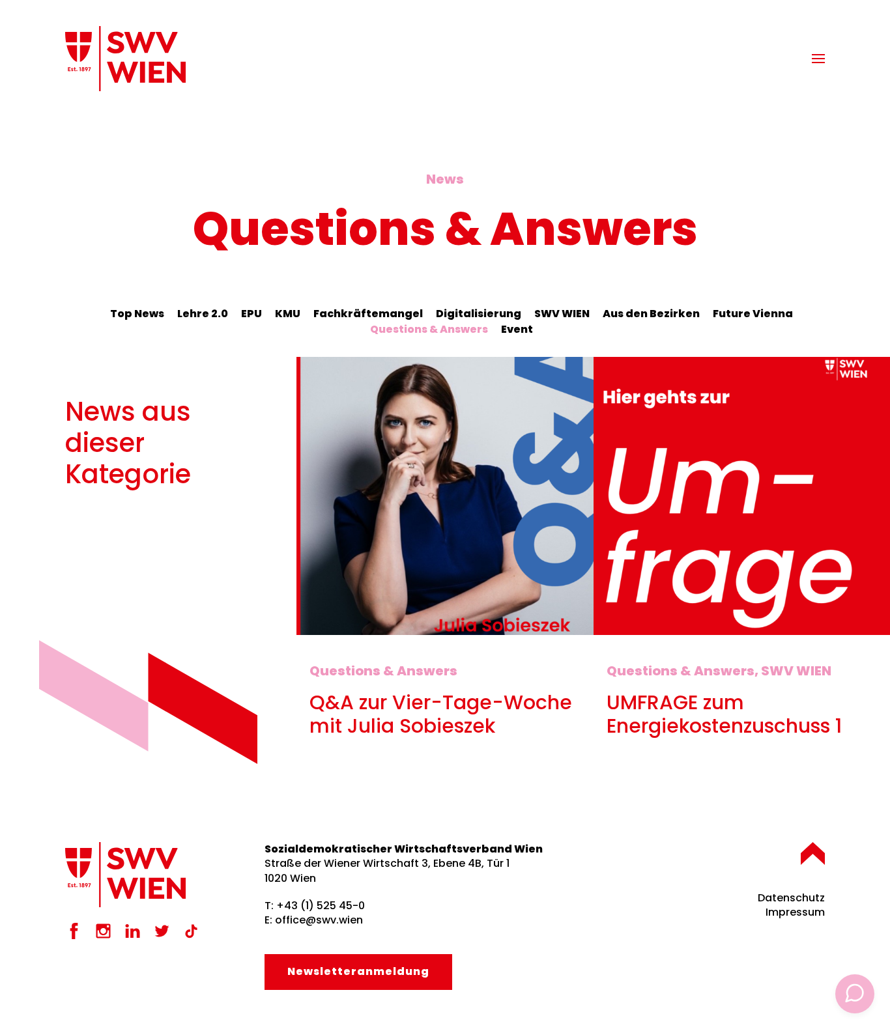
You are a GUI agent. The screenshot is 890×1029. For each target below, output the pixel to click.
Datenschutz (791, 897)
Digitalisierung (478, 313)
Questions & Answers (429, 329)
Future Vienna (753, 313)
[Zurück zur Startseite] (125, 58)
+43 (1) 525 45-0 (320, 905)
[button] (818, 58)
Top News (137, 313)
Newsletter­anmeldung (358, 971)
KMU (287, 313)
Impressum (795, 912)
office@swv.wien (319, 919)
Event (517, 329)
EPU (251, 313)
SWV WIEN (562, 313)
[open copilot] (854, 993)
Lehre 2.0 (202, 313)
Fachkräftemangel (368, 313)
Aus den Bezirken (651, 313)
